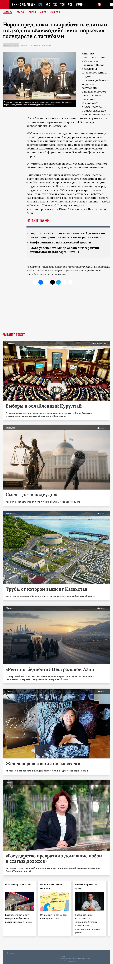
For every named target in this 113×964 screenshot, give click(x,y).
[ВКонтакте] (40, 282)
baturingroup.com (79, 958)
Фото (43, 12)
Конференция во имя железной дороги (60, 242)
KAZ (40, 4)
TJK (55, 4)
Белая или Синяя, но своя (51, 886)
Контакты (10, 953)
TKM (62, 4)
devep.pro (71, 961)
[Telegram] (58, 282)
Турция (37, 45)
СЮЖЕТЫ (55, 12)
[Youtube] (70, 282)
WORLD (79, 4)
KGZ (48, 4)
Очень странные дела (86, 886)
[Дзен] (52, 282)
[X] (35, 282)
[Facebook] (64, 282)
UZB (70, 4)
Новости (7, 12)
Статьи (21, 12)
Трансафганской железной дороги (85, 197)
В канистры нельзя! (18, 884)
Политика (46, 45)
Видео (32, 12)
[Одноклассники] (46, 282)
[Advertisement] (56, 310)
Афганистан (26, 45)
